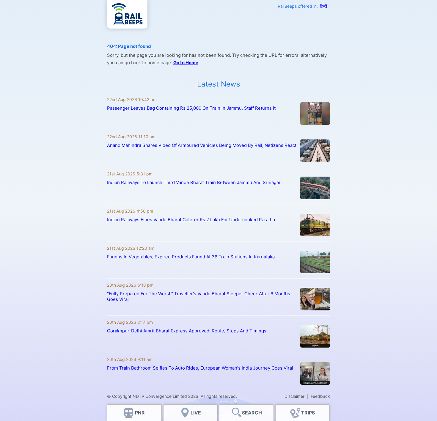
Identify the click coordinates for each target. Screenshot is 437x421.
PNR (140, 413)
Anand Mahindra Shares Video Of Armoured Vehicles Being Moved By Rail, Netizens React (201, 145)
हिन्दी (323, 6)
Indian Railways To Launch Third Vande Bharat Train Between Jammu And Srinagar (194, 182)
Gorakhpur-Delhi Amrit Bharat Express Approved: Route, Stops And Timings (186, 331)
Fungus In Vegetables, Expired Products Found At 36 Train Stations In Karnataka (191, 257)
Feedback (320, 396)
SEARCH (252, 413)
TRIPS (308, 413)
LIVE (196, 413)
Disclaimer (294, 396)
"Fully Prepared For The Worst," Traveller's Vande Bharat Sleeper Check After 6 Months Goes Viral (198, 296)
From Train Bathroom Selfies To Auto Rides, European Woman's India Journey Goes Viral (200, 368)
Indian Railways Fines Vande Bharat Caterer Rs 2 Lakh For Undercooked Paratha (191, 219)
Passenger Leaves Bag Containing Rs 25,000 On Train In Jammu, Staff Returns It (191, 108)
